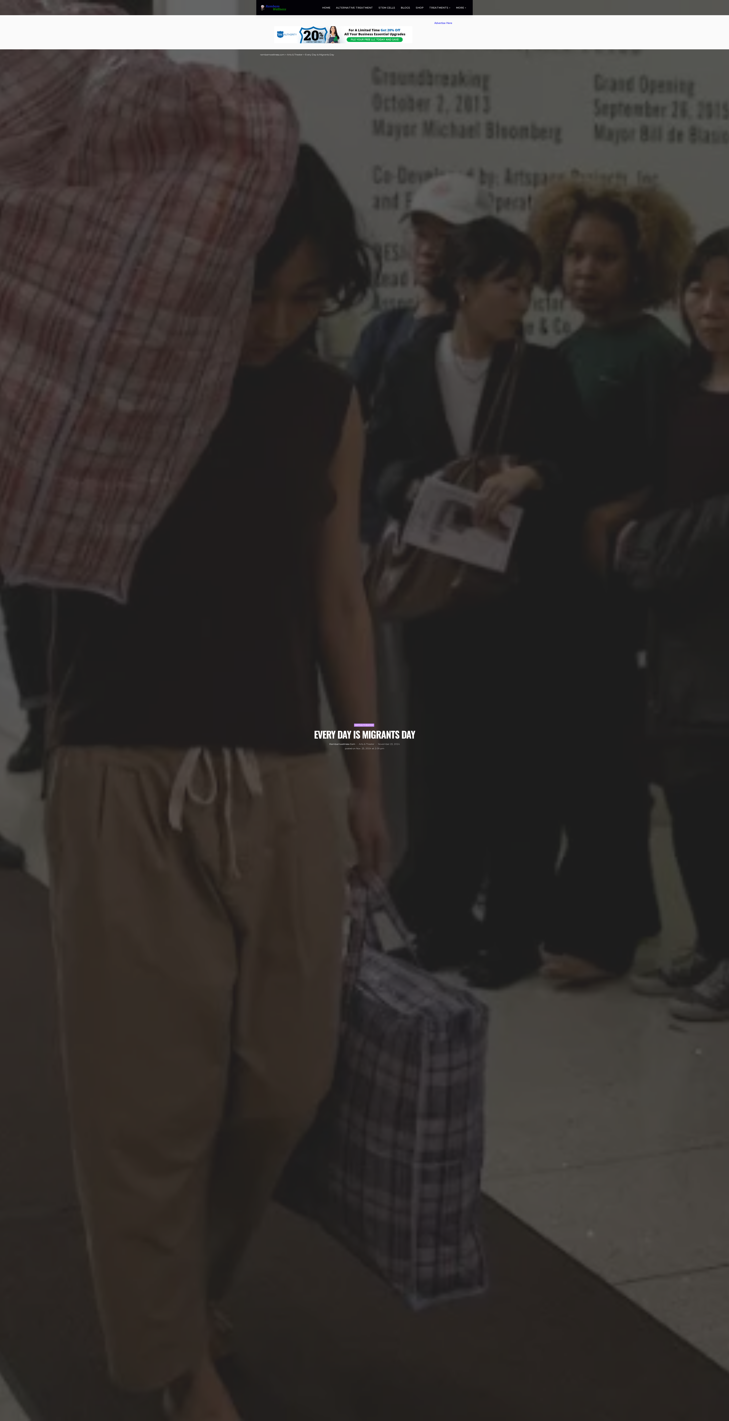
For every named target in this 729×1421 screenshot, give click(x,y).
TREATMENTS (438, 7)
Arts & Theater (364, 725)
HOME (326, 7)
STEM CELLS (387, 7)
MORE (460, 7)
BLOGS (405, 7)
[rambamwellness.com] (273, 7)
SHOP (420, 7)
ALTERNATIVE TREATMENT (354, 7)
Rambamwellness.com (342, 744)
